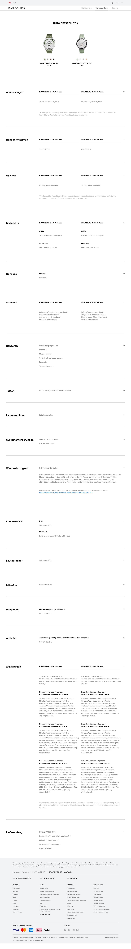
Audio (14, 903)
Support (115, 8)
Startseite (16, 872)
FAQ (41, 903)
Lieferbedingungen (45, 897)
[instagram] (73, 930)
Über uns (96, 888)
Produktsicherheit (72, 915)
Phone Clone (70, 909)
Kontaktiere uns (98, 891)
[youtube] (77, 930)
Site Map (15, 937)
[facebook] (65, 930)
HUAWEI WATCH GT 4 (16, 8)
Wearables (26, 872)
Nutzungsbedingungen (26, 937)
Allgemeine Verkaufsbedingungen (49, 894)
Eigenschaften (86, 8)
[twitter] (69, 930)
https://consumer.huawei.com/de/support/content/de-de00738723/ (65, 493)
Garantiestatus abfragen (74, 894)
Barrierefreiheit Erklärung (101, 912)
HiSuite (69, 903)
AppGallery (16, 909)
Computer (15, 894)
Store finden (43, 906)
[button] (112, 3)
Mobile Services (17, 912)
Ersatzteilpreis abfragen (73, 897)
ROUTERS (15, 906)
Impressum (54, 937)
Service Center (71, 888)
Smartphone (16, 888)
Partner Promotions (99, 906)
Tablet (14, 897)
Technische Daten (102, 8)
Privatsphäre (97, 894)
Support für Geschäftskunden (75, 912)
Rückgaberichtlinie (45, 900)
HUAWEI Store (44, 888)
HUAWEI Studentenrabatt (47, 891)
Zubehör (15, 900)
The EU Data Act (71, 918)
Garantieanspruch (72, 891)
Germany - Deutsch (112, 937)
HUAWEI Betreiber (99, 903)
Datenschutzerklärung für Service (76, 900)
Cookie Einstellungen (82, 937)
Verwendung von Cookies (66, 937)
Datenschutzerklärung (42, 937)
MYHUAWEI (70, 906)
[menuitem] (25, 888)
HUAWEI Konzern (98, 900)
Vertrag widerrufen (45, 914)
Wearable (15, 891)
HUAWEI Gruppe (98, 897)
